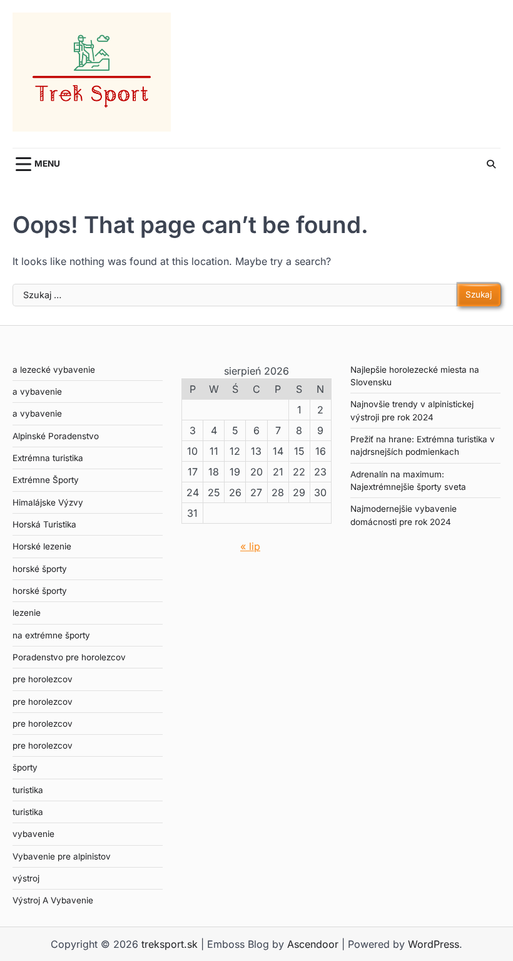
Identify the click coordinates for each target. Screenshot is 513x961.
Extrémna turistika (48, 458)
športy (25, 767)
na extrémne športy (51, 635)
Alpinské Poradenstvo (56, 436)
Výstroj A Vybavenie (53, 900)
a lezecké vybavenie (54, 370)
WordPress (433, 944)
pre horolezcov (43, 679)
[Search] (491, 164)
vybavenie (33, 834)
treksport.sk (169, 944)
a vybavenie (37, 392)
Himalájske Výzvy (48, 502)
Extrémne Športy (46, 480)
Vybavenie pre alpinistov (62, 856)
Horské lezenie (42, 546)
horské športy (40, 569)
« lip (250, 546)
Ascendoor (312, 944)
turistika (28, 790)
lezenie (27, 613)
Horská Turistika (44, 524)
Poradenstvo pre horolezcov (69, 657)
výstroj (26, 878)
